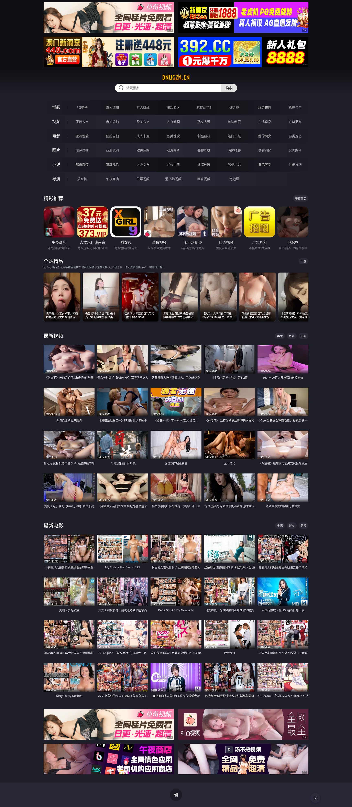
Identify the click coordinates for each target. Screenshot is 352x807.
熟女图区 (264, 150)
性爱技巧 (295, 164)
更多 (303, 336)
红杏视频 (203, 179)
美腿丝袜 (203, 150)
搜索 (229, 88)
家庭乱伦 (112, 164)
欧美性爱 (173, 136)
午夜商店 (112, 179)
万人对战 (143, 107)
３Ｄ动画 (173, 122)
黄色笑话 (264, 164)
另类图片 (295, 150)
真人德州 (112, 107)
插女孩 (82, 179)
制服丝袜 (203, 136)
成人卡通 (143, 136)
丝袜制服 (234, 122)
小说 (56, 164)
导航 (56, 179)
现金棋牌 (264, 107)
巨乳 (292, 336)
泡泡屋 (234, 179)
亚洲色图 (112, 150)
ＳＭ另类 (295, 122)
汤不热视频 (173, 179)
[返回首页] (315, 798)
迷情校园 (203, 164)
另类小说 (234, 164)
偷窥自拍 (82, 150)
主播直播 (264, 122)
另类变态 (295, 136)
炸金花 (234, 107)
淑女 (292, 526)
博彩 (56, 107)
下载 (303, 261)
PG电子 (82, 107)
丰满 (280, 526)
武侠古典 (173, 164)
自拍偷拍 (112, 122)
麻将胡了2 (203, 107)
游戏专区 (173, 107)
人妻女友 (143, 164)
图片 (56, 150)
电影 (56, 136)
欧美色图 (143, 150)
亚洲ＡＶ (82, 122)
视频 (56, 121)
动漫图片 (173, 150)
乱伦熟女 (264, 136)
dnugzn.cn (176, 77)
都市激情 (82, 164)
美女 (280, 336)
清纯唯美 (234, 150)
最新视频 (53, 335)
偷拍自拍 (112, 136)
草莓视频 (143, 179)
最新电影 (53, 525)
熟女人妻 (203, 122)
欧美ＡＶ (143, 122)
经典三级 (234, 136)
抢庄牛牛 (295, 107)
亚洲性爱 (82, 136)
